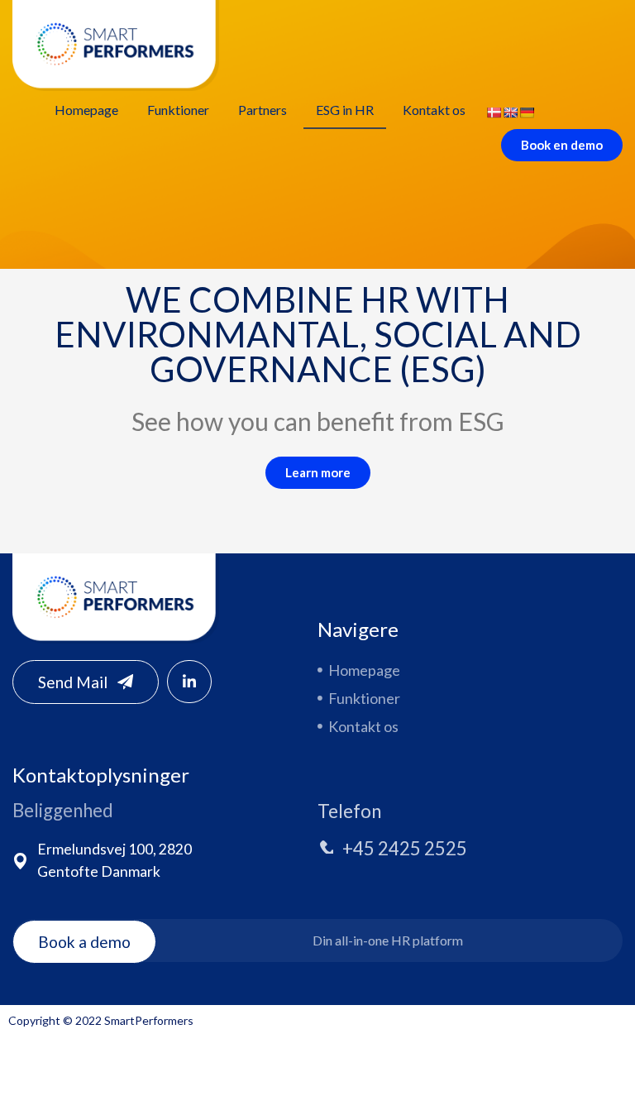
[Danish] (493, 112)
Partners (262, 109)
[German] (526, 112)
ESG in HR (345, 109)
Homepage (86, 109)
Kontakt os (434, 109)
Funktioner (178, 109)
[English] (510, 112)
